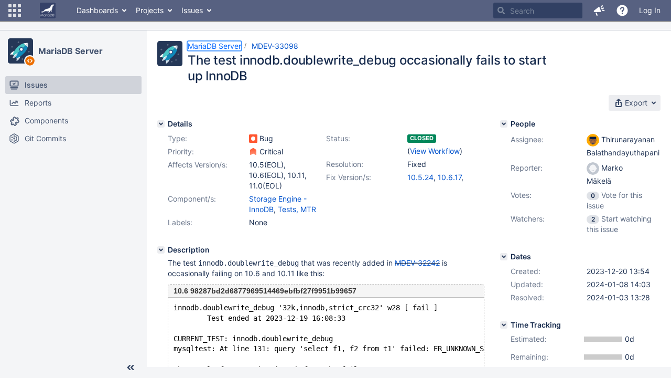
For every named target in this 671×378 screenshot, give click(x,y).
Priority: (181, 151)
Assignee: (527, 139)
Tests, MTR (297, 209)
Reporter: (527, 167)
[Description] (161, 250)
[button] (14, 10)
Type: (177, 138)
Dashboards (97, 10)
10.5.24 (420, 177)
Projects (150, 10)
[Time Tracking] (503, 325)
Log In (650, 10)
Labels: (180, 222)
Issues (192, 10)
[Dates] (503, 256)
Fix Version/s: (348, 177)
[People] (503, 124)
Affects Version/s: (198, 164)
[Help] (622, 10)
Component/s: (192, 198)
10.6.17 (449, 177)
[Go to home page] (48, 10)
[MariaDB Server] (20, 51)
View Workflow (435, 150)
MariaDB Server (70, 51)
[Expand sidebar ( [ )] (131, 367)
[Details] (161, 124)
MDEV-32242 (417, 262)
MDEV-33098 (275, 45)
